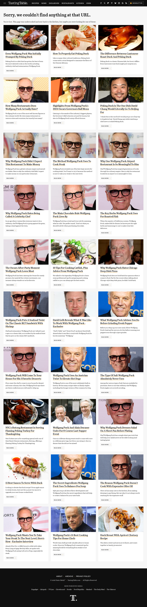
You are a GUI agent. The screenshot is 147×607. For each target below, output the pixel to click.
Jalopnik (43, 589)
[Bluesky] (115, 3)
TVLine (51, 589)
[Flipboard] (108, 3)
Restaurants (68, 3)
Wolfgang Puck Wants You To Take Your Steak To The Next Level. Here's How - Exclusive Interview (25, 538)
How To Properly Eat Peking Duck (71, 53)
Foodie (69, 589)
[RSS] (126, 3)
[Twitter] (105, 3)
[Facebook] (101, 3)
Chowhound (60, 589)
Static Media (60, 580)
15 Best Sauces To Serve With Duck (24, 483)
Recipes (35, 3)
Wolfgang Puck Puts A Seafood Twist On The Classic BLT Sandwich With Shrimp (25, 323)
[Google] (123, 3)
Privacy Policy (83, 576)
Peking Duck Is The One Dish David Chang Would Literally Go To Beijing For (119, 109)
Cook (88, 3)
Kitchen (80, 3)
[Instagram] (119, 3)
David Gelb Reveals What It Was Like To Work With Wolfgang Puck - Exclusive (72, 323)
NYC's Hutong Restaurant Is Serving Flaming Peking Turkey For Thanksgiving (25, 431)
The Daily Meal (99, 589)
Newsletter (137, 3)
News (44, 3)
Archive (69, 576)
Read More (10, 70)
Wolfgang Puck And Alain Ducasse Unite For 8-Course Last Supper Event (71, 431)
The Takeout (111, 589)
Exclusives (54, 3)
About (59, 576)
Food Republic (79, 589)
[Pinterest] (112, 3)
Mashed (89, 589)
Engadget (34, 589)
